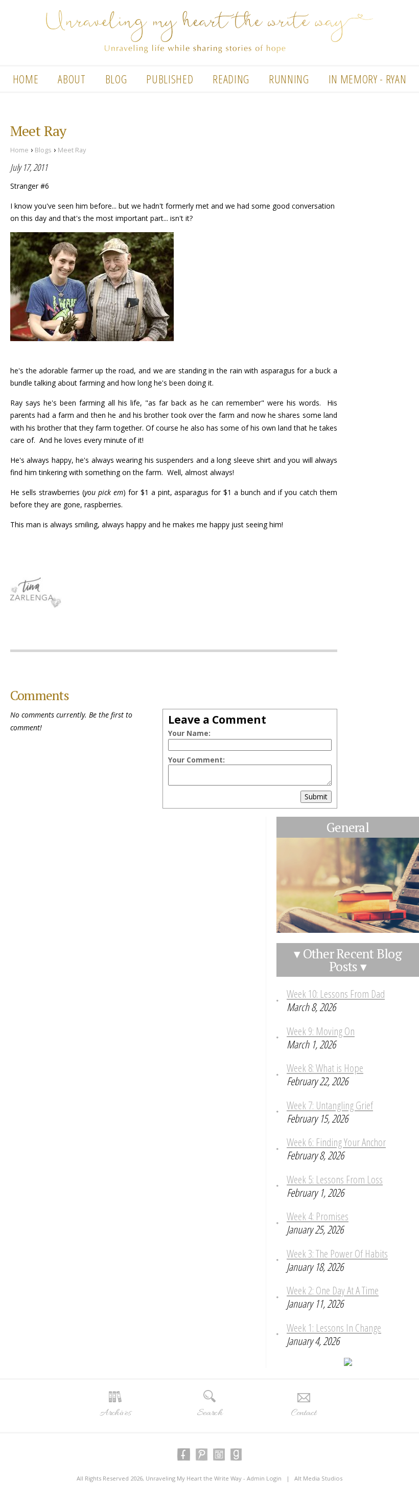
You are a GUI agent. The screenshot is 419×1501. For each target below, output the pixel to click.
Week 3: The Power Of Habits (337, 1253)
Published (169, 78)
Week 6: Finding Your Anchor (336, 1142)
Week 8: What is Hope (325, 1067)
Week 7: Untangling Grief (330, 1105)
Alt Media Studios (318, 1478)
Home (26, 78)
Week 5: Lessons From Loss (335, 1179)
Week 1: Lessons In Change (334, 1327)
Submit (316, 796)
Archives (115, 1413)
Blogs (43, 150)
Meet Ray (72, 150)
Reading (231, 78)
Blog (116, 78)
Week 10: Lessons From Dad (336, 993)
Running (289, 78)
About (71, 78)
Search (209, 1413)
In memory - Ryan (368, 78)
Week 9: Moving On (321, 1031)
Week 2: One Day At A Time (333, 1290)
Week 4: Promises (317, 1216)
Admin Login (264, 1478)
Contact (303, 1413)
